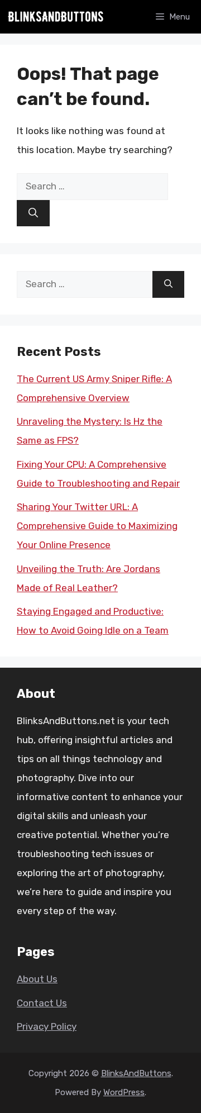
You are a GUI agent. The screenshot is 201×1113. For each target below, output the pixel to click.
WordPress (124, 1092)
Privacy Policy (46, 1026)
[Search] (33, 213)
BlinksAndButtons (136, 1073)
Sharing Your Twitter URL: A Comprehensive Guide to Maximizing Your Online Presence (97, 525)
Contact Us (42, 1003)
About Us (37, 978)
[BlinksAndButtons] (56, 17)
